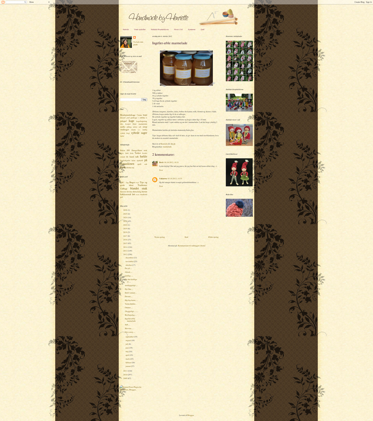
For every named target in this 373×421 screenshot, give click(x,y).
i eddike (141, 117)
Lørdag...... (129, 275)
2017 (125, 236)
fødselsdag (137, 191)
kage (131, 121)
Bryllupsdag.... (130, 315)
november (130, 261)
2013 (125, 250)
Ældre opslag (213, 237)
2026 (125, 210)
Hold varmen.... (131, 292)
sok (145, 164)
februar (129, 362)
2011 (125, 370)
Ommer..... (129, 307)
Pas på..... (128, 268)
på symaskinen (133, 162)
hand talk (134, 156)
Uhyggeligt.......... (131, 311)
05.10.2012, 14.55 (175, 178)
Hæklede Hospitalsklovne (160, 29)
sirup (145, 126)
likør (134, 124)
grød (128, 118)
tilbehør (129, 168)
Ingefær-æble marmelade (130, 319)
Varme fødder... (130, 304)
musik (137, 194)
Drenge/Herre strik (139, 150)
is (146, 118)
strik (123, 167)
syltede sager (139, 133)
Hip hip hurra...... (131, 300)
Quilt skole (129, 153)
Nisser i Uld (178, 29)
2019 (125, 228)
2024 (125, 217)
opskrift (140, 160)
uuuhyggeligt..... (131, 285)
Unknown (163, 178)
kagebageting (141, 121)
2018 (125, 232)
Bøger (132, 182)
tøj (133, 167)
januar (128, 366)
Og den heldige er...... (131, 280)
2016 (125, 239)
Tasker (138, 152)
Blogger (190, 415)
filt (127, 156)
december (130, 257)
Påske (122, 153)
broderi (144, 153)
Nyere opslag (159, 237)
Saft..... (127, 324)
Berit (161, 162)
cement (122, 157)
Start (186, 237)
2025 (125, 213)
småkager (124, 129)
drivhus (130, 191)
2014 (125, 247)
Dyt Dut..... (129, 289)
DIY (128, 150)
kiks (121, 124)
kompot (128, 124)
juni (127, 347)
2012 (125, 254)
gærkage (134, 117)
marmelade (167, 146)
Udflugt (123, 188)
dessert (123, 117)
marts (128, 359)
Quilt (202, 29)
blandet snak (138, 188)
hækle (143, 156)
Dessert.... (128, 296)
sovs (139, 130)
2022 (125, 225)
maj (127, 351)
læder (133, 160)
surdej (144, 129)
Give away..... (130, 332)
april (128, 355)
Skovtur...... (129, 328)
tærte (122, 136)
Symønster (191, 29)
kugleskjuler (125, 160)
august (128, 340)
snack (133, 129)
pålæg (129, 126)
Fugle (137, 183)
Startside (126, 29)
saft (140, 127)
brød (145, 114)
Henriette (164, 143)
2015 (125, 243)
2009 (125, 378)
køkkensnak (125, 194)
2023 (125, 221)
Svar (161, 170)
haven (144, 191)
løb (133, 194)
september (130, 336)
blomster (123, 192)
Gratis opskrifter (140, 29)
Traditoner (142, 185)
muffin (122, 126)
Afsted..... (128, 272)
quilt (139, 164)
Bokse (122, 150)
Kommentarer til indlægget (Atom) (191, 245)
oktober (129, 265)
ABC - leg (124, 182)
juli (127, 344)
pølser (135, 127)
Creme (139, 115)
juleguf (123, 121)
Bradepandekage (128, 114)
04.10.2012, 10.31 (171, 162)
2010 (125, 374)
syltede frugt (125, 133)
